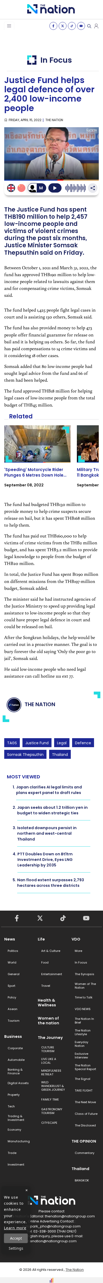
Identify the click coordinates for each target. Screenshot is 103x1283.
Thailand (60, 754)
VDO (76, 939)
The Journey (50, 1037)
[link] (37, 461)
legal (62, 743)
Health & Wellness (47, 1003)
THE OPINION (84, 1141)
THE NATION (54, 120)
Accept (16, 1238)
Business (13, 1036)
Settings (16, 1248)
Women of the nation (48, 1021)
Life (41, 939)
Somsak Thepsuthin (25, 754)
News (9, 939)
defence (83, 743)
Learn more (15, 1227)
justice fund (37, 743)
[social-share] (53, 26)
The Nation (74, 1269)
